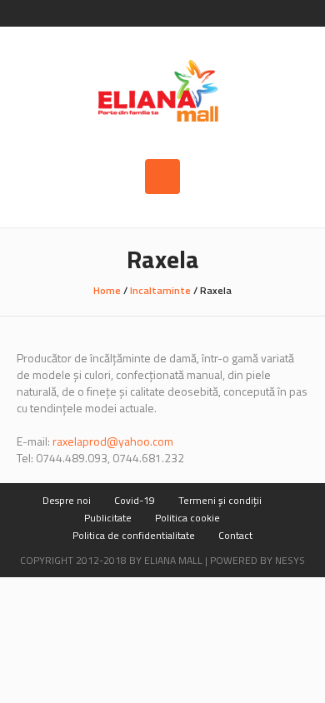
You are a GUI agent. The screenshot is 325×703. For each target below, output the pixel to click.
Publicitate (108, 518)
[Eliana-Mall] (163, 93)
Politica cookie (187, 518)
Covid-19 (134, 500)
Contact (235, 535)
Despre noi (66, 500)
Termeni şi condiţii (220, 500)
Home (107, 290)
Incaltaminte (160, 290)
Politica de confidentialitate (133, 535)
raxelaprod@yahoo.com (112, 441)
